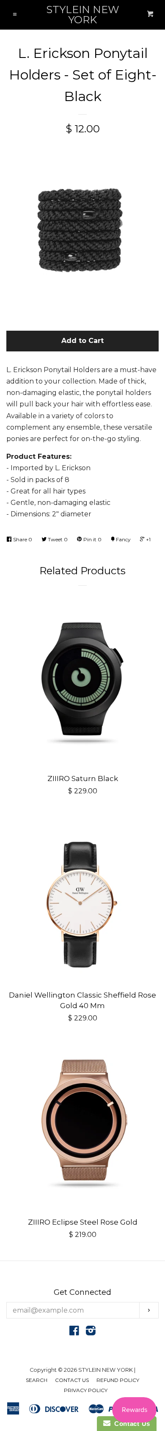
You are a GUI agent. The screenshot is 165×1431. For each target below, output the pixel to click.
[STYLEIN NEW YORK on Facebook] (74, 1332)
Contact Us (72, 1380)
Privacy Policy (85, 1390)
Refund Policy (117, 1380)
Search (36, 1380)
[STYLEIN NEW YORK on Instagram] (90, 1332)
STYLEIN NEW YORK (82, 15)
